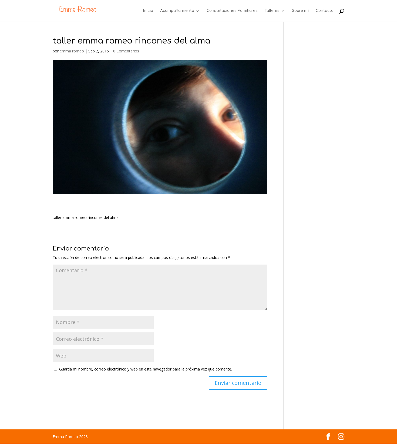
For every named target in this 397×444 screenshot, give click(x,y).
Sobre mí (300, 11)
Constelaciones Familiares (232, 11)
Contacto (325, 11)
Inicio (148, 11)
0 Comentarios (126, 51)
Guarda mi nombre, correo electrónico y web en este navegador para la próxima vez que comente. (145, 369)
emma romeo (72, 51)
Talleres (272, 11)
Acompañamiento (177, 11)
